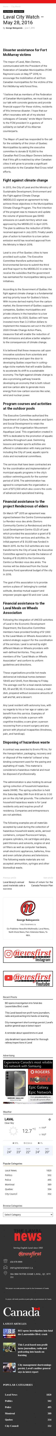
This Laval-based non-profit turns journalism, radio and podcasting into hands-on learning (27, 1014)
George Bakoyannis (14, 28)
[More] (38, 39)
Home (5, 6)
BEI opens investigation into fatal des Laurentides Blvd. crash (23, 1005)
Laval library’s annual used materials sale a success (14, 885)
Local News (19, 11)
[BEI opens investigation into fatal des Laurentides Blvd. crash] (9, 1333)
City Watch (16, 6)
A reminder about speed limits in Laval (24, 1033)
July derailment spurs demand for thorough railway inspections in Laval (26, 1041)
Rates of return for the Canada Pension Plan (41, 884)
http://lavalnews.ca (28, 924)
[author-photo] (28, 915)
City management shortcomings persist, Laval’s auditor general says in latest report (29, 1024)
